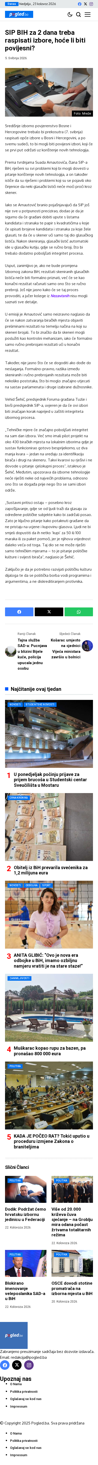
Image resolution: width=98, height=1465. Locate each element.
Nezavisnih (60, 295)
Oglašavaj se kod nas (25, 1399)
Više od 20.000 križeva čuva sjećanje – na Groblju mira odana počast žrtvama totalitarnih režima (72, 1222)
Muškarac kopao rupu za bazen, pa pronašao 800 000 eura (50, 1050)
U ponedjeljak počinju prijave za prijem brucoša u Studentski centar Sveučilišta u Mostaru (50, 780)
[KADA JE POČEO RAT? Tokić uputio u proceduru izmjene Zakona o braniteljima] (49, 1096)
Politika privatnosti (23, 1391)
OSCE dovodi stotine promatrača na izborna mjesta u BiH (72, 1288)
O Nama (16, 1384)
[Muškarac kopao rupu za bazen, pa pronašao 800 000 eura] (49, 1008)
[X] (85, 4)
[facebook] (79, 4)
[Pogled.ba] (19, 14)
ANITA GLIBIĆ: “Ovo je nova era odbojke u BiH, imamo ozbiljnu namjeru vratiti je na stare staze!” (48, 960)
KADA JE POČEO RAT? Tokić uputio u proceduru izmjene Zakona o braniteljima (51, 1141)
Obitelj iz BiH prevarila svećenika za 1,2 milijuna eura (51, 870)
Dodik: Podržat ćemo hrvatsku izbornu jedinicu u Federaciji (25, 1214)
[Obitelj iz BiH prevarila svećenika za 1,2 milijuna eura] (49, 827)
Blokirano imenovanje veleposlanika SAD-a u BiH (25, 1291)
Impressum (18, 1406)
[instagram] (91, 4)
